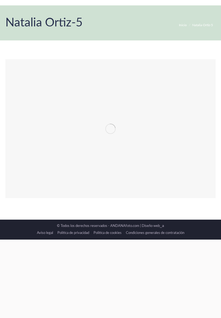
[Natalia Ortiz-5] (110, 128)
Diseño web (153, 226)
